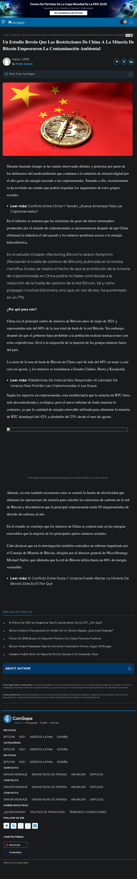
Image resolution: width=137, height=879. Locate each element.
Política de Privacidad (47, 812)
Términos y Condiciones (87, 812)
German (54, 722)
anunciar (78, 774)
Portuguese (31, 722)
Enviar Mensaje (15, 774)
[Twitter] (124, 62)
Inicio (6, 34)
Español (18, 722)
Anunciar (15, 844)
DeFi (22, 737)
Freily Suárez (24, 63)
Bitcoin (9, 737)
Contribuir (15, 852)
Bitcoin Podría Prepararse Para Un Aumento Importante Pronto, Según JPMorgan (60, 646)
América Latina (41, 737)
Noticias (16, 34)
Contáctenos (14, 836)
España (62, 737)
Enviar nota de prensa (49, 774)
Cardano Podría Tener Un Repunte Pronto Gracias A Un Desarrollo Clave (53, 654)
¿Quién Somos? (15, 812)
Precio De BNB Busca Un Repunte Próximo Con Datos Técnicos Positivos (55, 638)
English (43, 722)
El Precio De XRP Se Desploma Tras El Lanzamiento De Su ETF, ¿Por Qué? (55, 622)
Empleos (96, 774)
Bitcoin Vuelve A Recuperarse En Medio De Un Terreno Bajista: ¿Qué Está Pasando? (61, 630)
